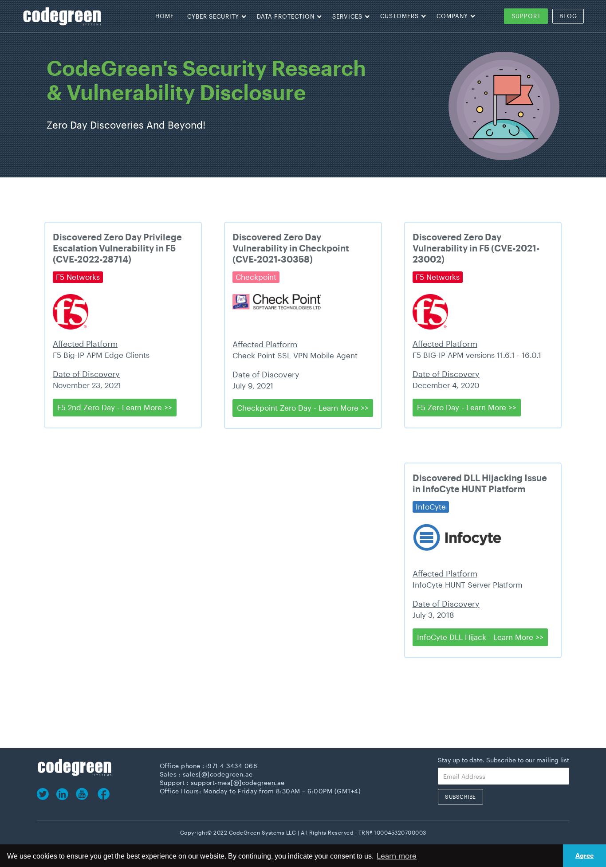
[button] (213, 16)
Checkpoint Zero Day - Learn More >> (303, 407)
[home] (84, 16)
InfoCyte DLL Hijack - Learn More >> (480, 636)
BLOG (568, 16)
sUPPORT (526, 16)
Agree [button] (584, 855)
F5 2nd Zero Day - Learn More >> (114, 407)
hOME (164, 16)
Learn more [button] (397, 855)
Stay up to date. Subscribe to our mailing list (503, 760)
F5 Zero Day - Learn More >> (466, 407)
